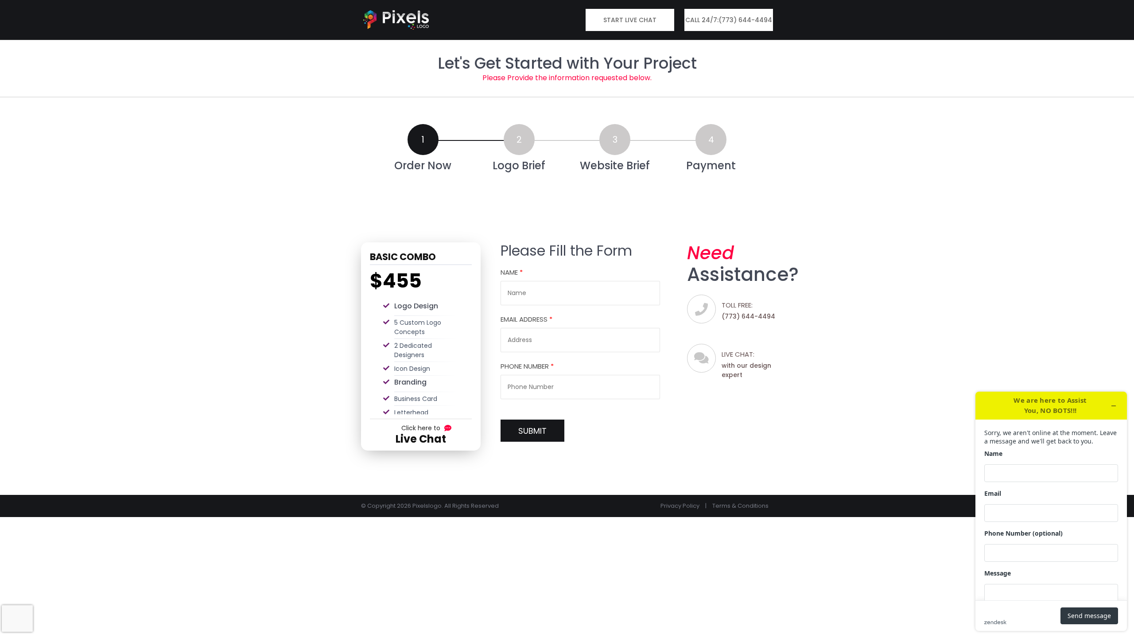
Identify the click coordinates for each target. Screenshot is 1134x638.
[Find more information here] (1051, 511)
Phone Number (527, 366)
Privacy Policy (679, 506)
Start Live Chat (629, 20)
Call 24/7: (728, 20)
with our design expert (746, 364)
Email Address (526, 319)
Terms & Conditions (740, 506)
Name (512, 272)
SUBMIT (532, 430)
